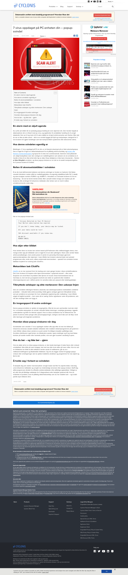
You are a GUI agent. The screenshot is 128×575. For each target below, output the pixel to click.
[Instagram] (100, 1)
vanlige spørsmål (88, 484)
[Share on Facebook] (74, 36)
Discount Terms (39, 493)
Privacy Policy (31, 493)
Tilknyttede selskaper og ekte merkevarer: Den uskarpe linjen (33, 109)
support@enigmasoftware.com (63, 461)
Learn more (75, 17)
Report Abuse (70, 511)
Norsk (42, 36)
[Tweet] (77, 36)
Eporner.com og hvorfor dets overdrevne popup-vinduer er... (101, 65)
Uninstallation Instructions (81, 493)
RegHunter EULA (85, 527)
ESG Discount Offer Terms (87, 538)
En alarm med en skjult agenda (24, 95)
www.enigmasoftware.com (25, 454)
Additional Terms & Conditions (88, 521)
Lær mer (47, 203)
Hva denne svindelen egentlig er (25, 97)
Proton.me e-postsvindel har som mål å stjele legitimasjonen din (102, 88)
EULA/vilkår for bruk (70, 436)
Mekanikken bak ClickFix (22, 105)
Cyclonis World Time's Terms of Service (90, 510)
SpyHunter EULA (84, 524)
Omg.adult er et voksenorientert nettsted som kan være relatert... (102, 80)
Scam (33, 36)
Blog (61, 6)
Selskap (78, 6)
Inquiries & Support (54, 514)
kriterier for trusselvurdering (100, 484)
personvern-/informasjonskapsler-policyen (101, 473)
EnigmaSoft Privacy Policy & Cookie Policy (91, 529)
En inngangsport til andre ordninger (26, 112)
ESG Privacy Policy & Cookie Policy (89, 532)
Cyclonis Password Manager (31, 506)
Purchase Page (48, 493)
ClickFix (15, 271)
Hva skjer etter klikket (21, 102)
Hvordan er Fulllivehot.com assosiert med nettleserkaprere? (102, 103)
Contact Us (69, 508)
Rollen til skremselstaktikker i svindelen (27, 100)
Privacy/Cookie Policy (107, 19)
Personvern (83, 513)
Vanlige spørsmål (35, 427)
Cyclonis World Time (29, 509)
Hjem (15, 502)
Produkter (52, 6)
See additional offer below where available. (42, 209)
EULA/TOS (88, 473)
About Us (69, 505)
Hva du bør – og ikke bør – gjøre (25, 117)
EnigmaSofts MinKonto (94, 461)
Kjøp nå (57, 207)
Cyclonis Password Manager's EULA (90, 507)
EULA (99, 19)
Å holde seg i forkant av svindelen (25, 120)
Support (70, 6)
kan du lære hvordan (29, 438)
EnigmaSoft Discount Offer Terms (89, 535)
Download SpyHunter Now (102, 15)
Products (27, 502)
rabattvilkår (99, 436)
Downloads (52, 511)
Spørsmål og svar (53, 509)
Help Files (51, 506)
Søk (113, 6)
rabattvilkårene (16, 475)
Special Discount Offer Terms (88, 519)
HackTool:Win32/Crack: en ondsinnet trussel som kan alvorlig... (100, 73)
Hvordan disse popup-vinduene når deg (27, 115)
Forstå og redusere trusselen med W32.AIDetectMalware (102, 95)
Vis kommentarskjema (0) (46, 402)
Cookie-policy (84, 516)
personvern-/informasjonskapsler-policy (84, 436)
